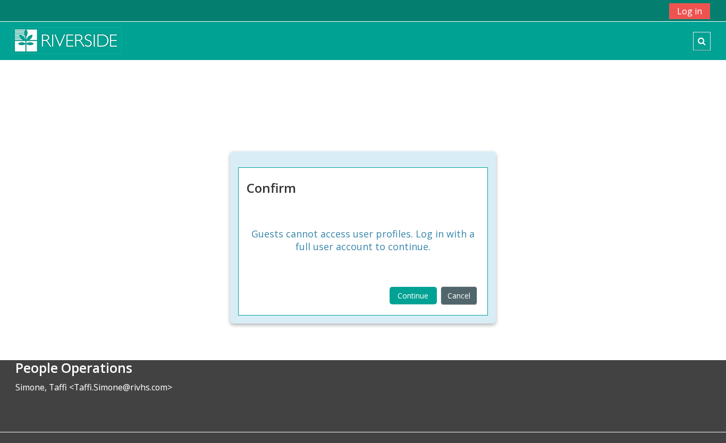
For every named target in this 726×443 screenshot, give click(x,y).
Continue (413, 296)
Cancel (459, 296)
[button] (702, 41)
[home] (66, 40)
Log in (689, 11)
